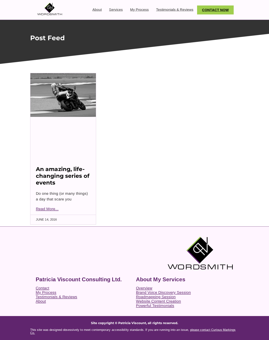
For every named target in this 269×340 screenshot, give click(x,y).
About (97, 10)
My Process (139, 10)
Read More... (47, 209)
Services (116, 10)
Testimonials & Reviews (174, 10)
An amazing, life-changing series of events (62, 176)
